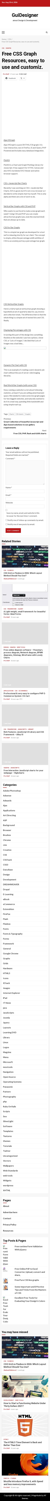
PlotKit (7, 160)
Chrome (7, 840)
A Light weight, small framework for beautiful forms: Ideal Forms (25, 595)
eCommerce (23, 690)
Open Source (9, 1077)
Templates (8, 1131)
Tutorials (7, 1146)
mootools (7, 1067)
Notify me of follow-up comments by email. (26, 520)
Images (6, 988)
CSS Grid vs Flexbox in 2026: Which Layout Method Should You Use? (25, 557)
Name (9, 487)
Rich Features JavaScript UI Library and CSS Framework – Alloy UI (25, 715)
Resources (8, 1230)
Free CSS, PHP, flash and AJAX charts (29, 431)
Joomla (6, 1017)
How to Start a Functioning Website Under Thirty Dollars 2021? (25, 1386)
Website (9, 502)
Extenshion (8, 909)
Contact (7, 1218)
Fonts (6, 929)
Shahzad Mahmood (10, 579)
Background (9, 825)
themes (6, 1141)
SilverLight (8, 1121)
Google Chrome (10, 953)
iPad (5, 998)
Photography (9, 1096)
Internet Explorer (11, 993)
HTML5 (6, 973)
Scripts (6, 1111)
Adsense (7, 795)
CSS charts (19, 414)
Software (7, 1126)
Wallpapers (8, 1165)
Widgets (7, 1180)
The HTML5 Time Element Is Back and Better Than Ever (25, 1426)
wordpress (8, 1185)
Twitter (6, 1151)
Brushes (7, 835)
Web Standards (10, 1170)
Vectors (7, 1160)
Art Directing (9, 815)
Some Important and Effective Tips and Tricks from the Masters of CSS (30, 1289)
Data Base (8, 869)
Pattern (7, 1091)
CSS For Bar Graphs (12, 227)
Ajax (5, 805)
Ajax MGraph (9, 140)
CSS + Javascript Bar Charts (15, 183)
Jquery (20, 608)
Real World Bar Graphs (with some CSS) (20, 385)
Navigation (8, 1072)
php (5, 1101)
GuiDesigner (25, 15)
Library (30, 729)
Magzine (7, 1052)
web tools (21, 647)
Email (8, 495)
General (7, 948)
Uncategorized (10, 1156)
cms (5, 845)
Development (9, 879)
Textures (7, 1136)
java (5, 1008)
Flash (5, 919)
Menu (5, 1057)
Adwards (7, 800)
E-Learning (8, 894)
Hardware (7, 968)
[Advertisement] (25, 112)
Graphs (8, 48)
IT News (7, 1003)
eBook (6, 899)
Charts (11, 414)
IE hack (6, 983)
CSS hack (7, 860)
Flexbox (10, 570)
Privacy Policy (9, 1224)
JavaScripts (22, 729)
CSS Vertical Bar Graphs (14, 304)
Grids (5, 963)
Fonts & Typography (12, 933)
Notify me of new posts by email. (21, 524)
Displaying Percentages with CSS (17, 330)
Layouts (7, 1027)
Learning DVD (9, 1032)
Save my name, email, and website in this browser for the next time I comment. (23, 514)
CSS (3, 48)
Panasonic (8, 1087)
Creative (7, 850)
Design (6, 647)
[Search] (46, 32)
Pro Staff (6, 74)
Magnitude (36, 1495)
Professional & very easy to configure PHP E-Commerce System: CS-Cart (25, 677)
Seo (5, 1116)
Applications (9, 690)
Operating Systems (12, 1082)
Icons (5, 978)
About (6, 1206)
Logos (6, 1047)
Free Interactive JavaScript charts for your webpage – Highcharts (25, 754)
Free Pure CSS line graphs (27, 1280)
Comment (10, 458)
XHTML (6, 1190)
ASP (5, 820)
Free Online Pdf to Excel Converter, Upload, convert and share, (30, 1272)
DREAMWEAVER (11, 884)
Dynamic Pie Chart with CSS (15, 365)
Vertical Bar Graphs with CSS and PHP (19, 206)
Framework (12, 608)
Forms (6, 938)
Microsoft (8, 1062)
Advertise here (10, 1212)
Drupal (6, 889)
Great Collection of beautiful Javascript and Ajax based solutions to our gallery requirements (23, 423)
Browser (7, 830)
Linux (5, 1042)
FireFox (6, 914)
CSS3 (5, 864)
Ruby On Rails (9, 1106)
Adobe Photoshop (12, 790)
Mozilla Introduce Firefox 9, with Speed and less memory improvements (25, 1465)
